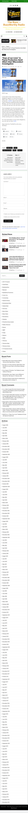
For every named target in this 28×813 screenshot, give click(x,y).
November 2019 (6, 609)
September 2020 (6, 585)
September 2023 (6, 518)
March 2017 (5, 695)
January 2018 (5, 668)
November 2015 (6, 738)
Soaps (4, 55)
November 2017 (6, 673)
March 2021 (5, 569)
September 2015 (6, 743)
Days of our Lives (7, 150)
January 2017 (5, 700)
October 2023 (5, 516)
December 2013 (6, 799)
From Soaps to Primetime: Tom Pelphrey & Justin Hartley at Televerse (12, 1)
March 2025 (5, 470)
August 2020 (5, 588)
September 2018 (6, 647)
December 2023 (6, 510)
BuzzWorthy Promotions (8, 292)
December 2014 (6, 767)
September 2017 (6, 679)
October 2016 (5, 708)
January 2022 (5, 553)
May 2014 (5, 786)
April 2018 (5, 660)
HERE (14, 121)
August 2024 (5, 489)
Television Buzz (6, 343)
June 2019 (5, 623)
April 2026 (5, 435)
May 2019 (5, 625)
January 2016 (5, 732)
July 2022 (5, 540)
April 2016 (5, 724)
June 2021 (5, 561)
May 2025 (5, 465)
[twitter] (14, 5)
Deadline (10, 101)
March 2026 (5, 438)
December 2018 (6, 639)
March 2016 (5, 727)
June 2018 (5, 655)
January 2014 (5, 796)
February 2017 (6, 698)
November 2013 (6, 802)
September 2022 (6, 537)
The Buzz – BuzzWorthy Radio (14, 23)
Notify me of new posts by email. (12, 216)
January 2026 (5, 443)
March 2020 (5, 601)
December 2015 (6, 735)
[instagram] (12, 5)
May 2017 (5, 690)
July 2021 (5, 558)
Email (5, 203)
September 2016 (6, 711)
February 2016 (6, 730)
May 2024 (5, 497)
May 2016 (5, 722)
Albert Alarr (9, 147)
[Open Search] (24, 36)
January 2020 (5, 607)
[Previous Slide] (24, 1)
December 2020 (6, 577)
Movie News (5, 311)
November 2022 (6, 534)
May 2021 (5, 564)
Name (5, 197)
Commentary (5, 298)
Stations (4, 335)
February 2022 (6, 550)
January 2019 (5, 636)
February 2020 (6, 604)
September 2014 (6, 775)
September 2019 (6, 615)
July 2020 (5, 591)
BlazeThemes (14, 808)
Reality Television (6, 324)
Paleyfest (5, 319)
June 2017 (5, 687)
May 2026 (5, 433)
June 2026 (5, 430)
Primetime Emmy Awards (8, 322)
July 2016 (5, 716)
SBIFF (4, 330)
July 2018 (5, 652)
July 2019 (5, 620)
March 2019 (5, 631)
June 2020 (5, 593)
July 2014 (5, 780)
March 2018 (5, 663)
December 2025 (6, 446)
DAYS (15, 147)
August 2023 (5, 521)
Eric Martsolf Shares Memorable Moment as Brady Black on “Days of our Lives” (17, 266)
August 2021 (5, 556)
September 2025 (6, 454)
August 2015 (5, 746)
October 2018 (5, 644)
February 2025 (6, 473)
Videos (4, 351)
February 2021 (6, 572)
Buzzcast (5, 289)
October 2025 (5, 451)
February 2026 (6, 441)
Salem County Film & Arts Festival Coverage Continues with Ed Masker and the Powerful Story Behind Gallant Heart (14, 391)
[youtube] (17, 5)
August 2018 (5, 649)
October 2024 (5, 483)
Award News (5, 284)
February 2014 (6, 794)
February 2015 (6, 762)
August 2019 (5, 617)
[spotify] (15, 5)
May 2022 (5, 545)
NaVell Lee (5, 66)
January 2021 (5, 574)
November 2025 (6, 449)
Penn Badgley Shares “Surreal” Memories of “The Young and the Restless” (17, 239)
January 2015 (5, 764)
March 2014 (5, 791)
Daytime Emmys (6, 300)
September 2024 (6, 486)
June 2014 (5, 783)
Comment (6, 181)
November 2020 (6, 580)
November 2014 (6, 770)
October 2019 (5, 612)
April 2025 (5, 467)
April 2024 (5, 500)
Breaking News (6, 287)
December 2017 (6, 671)
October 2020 (5, 583)
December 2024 (6, 478)
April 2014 (5, 788)
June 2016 (5, 719)
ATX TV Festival (6, 281)
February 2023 (6, 532)
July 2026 (5, 427)
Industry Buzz (5, 306)
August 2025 (5, 457)
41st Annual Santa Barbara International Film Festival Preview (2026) (13, 405)
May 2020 (5, 596)
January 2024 (5, 508)
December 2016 (6, 703)
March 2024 (5, 502)
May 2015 (5, 754)
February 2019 (6, 633)
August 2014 (5, 778)
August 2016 (5, 714)
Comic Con (5, 295)
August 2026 (5, 425)
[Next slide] (26, 1)
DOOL (14, 150)
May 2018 (5, 657)
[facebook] (10, 5)
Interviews (5, 308)
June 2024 (5, 494)
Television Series (6, 346)
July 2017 (5, 684)
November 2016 (6, 706)
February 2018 (6, 665)
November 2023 (6, 513)
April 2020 (5, 599)
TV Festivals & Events (7, 348)
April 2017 (5, 692)
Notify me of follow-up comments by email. (14, 214)
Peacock (20, 150)
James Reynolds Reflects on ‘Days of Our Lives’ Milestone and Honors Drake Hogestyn (16, 258)
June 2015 (5, 751)
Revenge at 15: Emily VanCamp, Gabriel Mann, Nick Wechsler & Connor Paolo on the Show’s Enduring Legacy (14, 366)
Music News (5, 314)
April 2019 (5, 628)
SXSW (4, 338)
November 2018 (6, 641)
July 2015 (5, 748)
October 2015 (5, 740)
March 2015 (5, 759)
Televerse (5, 340)
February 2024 (6, 505)
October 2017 (5, 676)
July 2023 (5, 524)
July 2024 (5, 492)
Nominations (5, 316)
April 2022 (5, 548)
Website (5, 208)
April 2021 (5, 566)
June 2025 (5, 462)
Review (4, 327)
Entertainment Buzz (7, 303)
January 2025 (5, 475)
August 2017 (5, 681)
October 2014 (5, 772)
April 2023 (5, 526)
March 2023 (5, 529)
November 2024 (6, 481)
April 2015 (5, 756)
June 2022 (5, 542)
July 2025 (5, 459)
